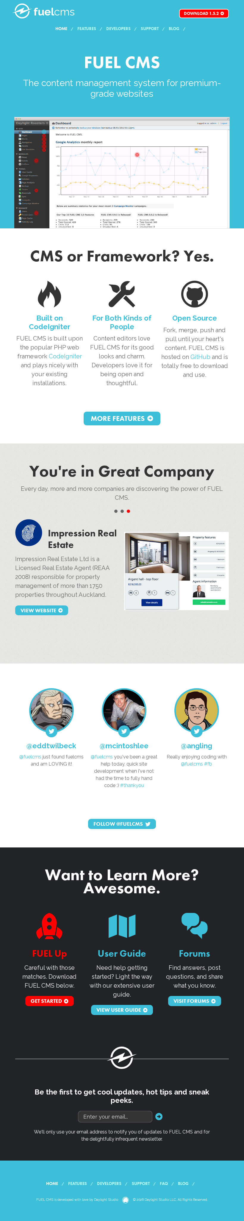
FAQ (164, 1183)
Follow (118, 824)
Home (61, 28)
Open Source (194, 318)
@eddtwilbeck (51, 745)
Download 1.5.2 (201, 13)
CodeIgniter (65, 356)
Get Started (46, 1001)
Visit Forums (191, 1001)
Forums (194, 953)
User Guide (122, 953)
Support (150, 28)
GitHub (200, 356)
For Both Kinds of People (121, 322)
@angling (196, 745)
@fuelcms (30, 757)
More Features (118, 418)
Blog (174, 28)
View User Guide (118, 1010)
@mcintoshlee (124, 745)
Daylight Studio (106, 1200)
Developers (118, 28)
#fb (208, 764)
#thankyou (132, 785)
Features (86, 28)
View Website (38, 610)
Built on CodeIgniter (49, 322)
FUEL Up (49, 953)
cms (54, 11)
